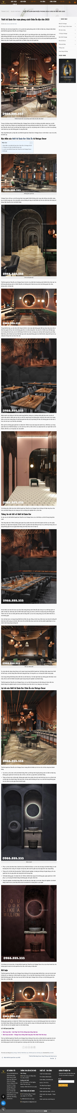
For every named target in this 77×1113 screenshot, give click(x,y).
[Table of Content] (31, 143)
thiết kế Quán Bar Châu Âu (22, 138)
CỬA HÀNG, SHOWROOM (46, 1079)
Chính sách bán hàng (45, 1088)
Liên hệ (15, 4)
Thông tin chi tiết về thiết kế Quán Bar (12, 147)
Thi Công (42, 1)
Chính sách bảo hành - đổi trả (47, 1091)
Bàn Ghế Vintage (63, 37)
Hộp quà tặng (62, 44)
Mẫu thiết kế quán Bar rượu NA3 (12, 1057)
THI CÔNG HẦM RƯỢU (45, 1077)
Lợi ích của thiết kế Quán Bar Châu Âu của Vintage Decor (17, 149)
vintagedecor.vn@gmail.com (29, 1102)
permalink (51, 1052)
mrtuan (15, 23)
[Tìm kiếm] (69, 2)
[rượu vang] (67, 70)
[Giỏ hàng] (75, 2)
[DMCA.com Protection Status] (47, 1111)
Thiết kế (33, 1)
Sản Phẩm (23, 1)
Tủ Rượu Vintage (63, 33)
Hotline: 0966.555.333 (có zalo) (28, 1086)
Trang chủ (5, 11)
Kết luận (5, 151)
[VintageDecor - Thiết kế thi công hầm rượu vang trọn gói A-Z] (5, 2)
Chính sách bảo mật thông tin (47, 1099)
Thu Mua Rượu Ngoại (45, 1085)
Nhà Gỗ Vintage (63, 23)
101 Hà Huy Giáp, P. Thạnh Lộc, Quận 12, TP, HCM (27, 1095)
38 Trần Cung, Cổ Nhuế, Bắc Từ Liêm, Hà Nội (28, 1077)
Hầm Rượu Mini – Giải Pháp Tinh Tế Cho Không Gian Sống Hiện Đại (20, 1032)
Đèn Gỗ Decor (62, 40)
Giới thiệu (14, 1)
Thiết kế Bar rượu (24, 1052)
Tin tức (62, 1)
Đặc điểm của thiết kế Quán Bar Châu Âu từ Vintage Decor (17, 145)
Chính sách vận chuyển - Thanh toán (47, 1095)
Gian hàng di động (63, 51)
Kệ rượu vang (62, 30)
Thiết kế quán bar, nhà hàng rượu (36, 1052)
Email (60, 1079)
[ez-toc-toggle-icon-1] (30, 143)
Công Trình (53, 1)
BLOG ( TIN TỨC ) (44, 1082)
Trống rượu (61, 47)
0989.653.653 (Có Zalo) (28, 1099)
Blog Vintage (16, 11)
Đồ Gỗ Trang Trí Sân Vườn (65, 26)
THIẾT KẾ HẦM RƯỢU (45, 1074)
